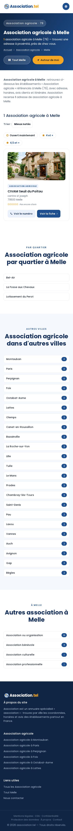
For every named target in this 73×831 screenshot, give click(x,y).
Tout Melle (19, 60)
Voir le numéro (23, 213)
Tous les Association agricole (22, 787)
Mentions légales (23, 816)
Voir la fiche (47, 213)
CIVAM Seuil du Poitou (25, 191)
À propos (46, 819)
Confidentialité (50, 816)
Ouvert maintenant (22, 135)
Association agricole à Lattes (22, 768)
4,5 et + (14, 143)
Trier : (8, 124)
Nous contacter (14, 798)
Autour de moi (50, 60)
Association (24, 6)
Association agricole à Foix (21, 757)
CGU (37, 816)
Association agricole (28, 50)
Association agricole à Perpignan (25, 751)
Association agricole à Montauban (26, 740)
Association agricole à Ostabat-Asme (28, 762)
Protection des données (25, 819)
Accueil (8, 50)
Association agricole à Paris (21, 745)
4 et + (49, 135)
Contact (57, 819)
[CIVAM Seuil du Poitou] (36, 166)
